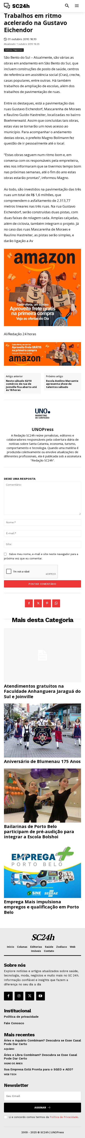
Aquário (9, 1049)
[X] (38, 603)
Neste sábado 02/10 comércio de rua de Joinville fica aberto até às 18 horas (21, 385)
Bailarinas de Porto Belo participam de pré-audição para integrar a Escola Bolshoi (39, 831)
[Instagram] (19, 996)
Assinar (40, 1107)
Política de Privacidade (64, 1117)
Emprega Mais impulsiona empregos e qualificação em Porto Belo (41, 907)
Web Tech (10, 1074)
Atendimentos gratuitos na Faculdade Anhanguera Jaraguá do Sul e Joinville (42, 691)
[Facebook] (29, 603)
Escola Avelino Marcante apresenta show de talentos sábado (62, 384)
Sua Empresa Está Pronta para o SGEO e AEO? (38, 1069)
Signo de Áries (13, 1063)
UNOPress (43, 429)
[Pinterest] (47, 603)
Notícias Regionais (14, 50)
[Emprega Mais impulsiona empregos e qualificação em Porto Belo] (42, 871)
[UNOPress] (42, 413)
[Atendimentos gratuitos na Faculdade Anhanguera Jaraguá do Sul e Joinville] (42, 655)
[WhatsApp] (56, 603)
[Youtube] (40, 996)
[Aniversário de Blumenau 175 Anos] (42, 730)
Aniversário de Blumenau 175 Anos (42, 761)
